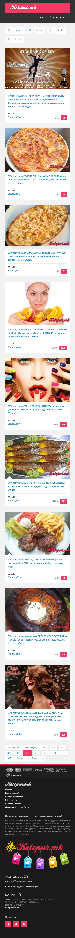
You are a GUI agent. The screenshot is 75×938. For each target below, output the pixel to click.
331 (18, 753)
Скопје (59, 30)
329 (62, 748)
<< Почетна (13, 748)
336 (64, 753)
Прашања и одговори (14, 797)
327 (44, 748)
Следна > (21, 758)
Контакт (8, 790)
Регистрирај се (60, 18)
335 (55, 753)
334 (45, 753)
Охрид (39, 30)
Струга (18, 39)
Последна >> (37, 758)
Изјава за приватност (14, 800)
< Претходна (30, 748)
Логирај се (41, 18)
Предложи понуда (13, 804)
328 (53, 748)
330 (9, 753)
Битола (18, 30)
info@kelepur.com (12, 908)
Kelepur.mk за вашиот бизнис (17, 807)
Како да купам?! (12, 793)
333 (36, 753)
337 (9, 758)
